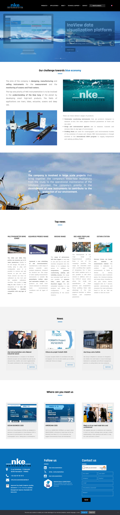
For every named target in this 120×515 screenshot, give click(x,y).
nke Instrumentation (55, 468)
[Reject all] (118, 512)
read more (70, 48)
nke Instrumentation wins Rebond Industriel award (19, 353)
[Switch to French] (112, 5)
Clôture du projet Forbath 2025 (56, 352)
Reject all (92, 512)
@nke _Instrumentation (56, 472)
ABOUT (63, 6)
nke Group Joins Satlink (92, 352)
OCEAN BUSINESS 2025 (16, 425)
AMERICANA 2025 (51, 425)
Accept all (84, 512)
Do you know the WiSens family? (83, 27)
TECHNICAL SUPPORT (73, 6)
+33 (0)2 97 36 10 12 (17, 476)
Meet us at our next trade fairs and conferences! (96, 426)
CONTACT (84, 6)
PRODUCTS (44, 6)
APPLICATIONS (54, 6)
